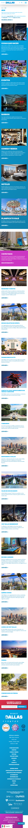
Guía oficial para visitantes (14, 772)
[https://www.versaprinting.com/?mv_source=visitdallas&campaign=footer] (10, 804)
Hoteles (5, 184)
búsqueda (5, 17)
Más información (7, 263)
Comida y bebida (9, 148)
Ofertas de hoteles (14, 764)
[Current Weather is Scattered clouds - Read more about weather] (19, 2)
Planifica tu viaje (10, 218)
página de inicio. (16, 17)
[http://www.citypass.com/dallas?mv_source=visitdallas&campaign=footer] (20, 796)
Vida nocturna (14, 756)
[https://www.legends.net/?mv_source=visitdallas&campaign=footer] (10, 800)
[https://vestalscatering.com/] (17, 804)
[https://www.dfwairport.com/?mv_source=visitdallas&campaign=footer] (10, 796)
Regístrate (21, 706)
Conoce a (14, 762)
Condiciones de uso (18, 812)
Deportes (14, 758)
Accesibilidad (14, 774)
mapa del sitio (10, 16)
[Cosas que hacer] (14, 31)
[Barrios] (14, 102)
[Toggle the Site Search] (22, 3)
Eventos (5, 80)
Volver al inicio (6, 20)
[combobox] (7, 826)
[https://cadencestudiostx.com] (15, 808)
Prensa (14, 781)
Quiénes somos (14, 768)
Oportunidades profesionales (14, 770)
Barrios (5, 114)
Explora (14, 754)
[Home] (8, 2)
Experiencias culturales (14, 779)
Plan (14, 760)
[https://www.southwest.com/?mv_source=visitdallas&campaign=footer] (20, 800)
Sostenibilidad (14, 777)
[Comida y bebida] (14, 137)
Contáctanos (14, 785)
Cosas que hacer (9, 43)
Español (8, 826)
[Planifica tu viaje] (14, 207)
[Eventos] (14, 68)
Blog (14, 783)
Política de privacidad (10, 812)
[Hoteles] (14, 172)
